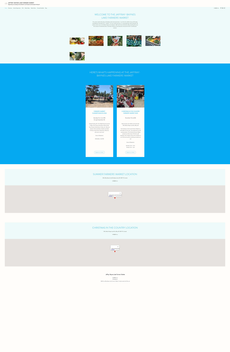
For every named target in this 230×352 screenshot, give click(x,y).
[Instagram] (222, 8)
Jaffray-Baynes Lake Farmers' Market (115, 274)
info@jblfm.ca (216, 8)
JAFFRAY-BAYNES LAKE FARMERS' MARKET (21, 3)
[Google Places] (221, 8)
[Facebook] (224, 8)
